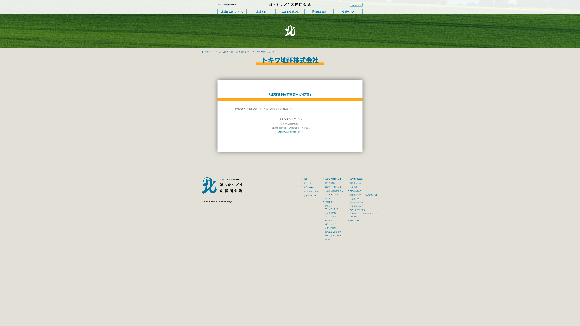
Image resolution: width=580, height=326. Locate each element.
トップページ (208, 51)
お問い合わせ (309, 187)
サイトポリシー (310, 195)
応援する (261, 11)
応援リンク (348, 11)
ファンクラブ (330, 216)
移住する (328, 220)
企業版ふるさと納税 (333, 231)
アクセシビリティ (311, 191)
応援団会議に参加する (334, 190)
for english (356, 4)
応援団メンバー (243, 51)
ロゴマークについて (333, 186)
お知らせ (307, 183)
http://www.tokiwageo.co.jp (290, 131)
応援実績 (353, 186)
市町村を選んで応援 (333, 235)
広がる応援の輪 (290, 11)
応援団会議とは (331, 183)
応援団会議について (232, 11)
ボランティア (330, 224)
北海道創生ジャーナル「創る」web (363, 194)
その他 (327, 239)
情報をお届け (319, 11)
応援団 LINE (355, 198)
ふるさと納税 (330, 212)
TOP (305, 178)
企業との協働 (330, 228)
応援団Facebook (357, 202)
